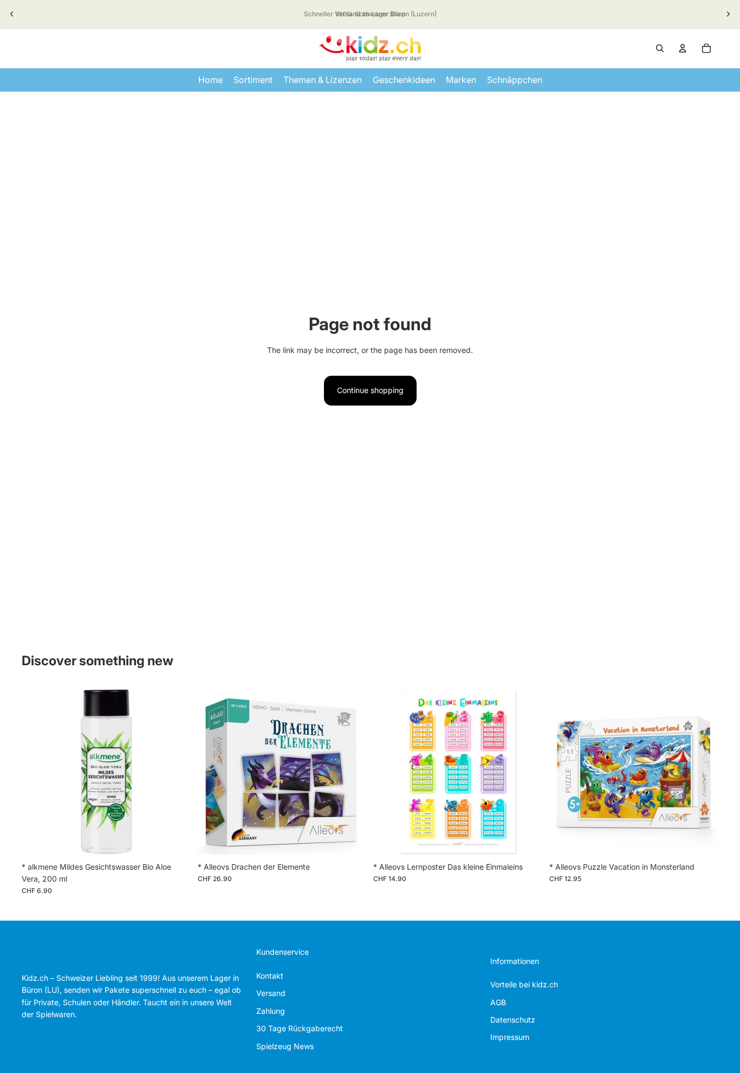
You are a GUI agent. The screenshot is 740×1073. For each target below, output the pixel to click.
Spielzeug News (285, 1046)
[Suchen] (660, 48)
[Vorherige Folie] (12, 14)
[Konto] (682, 48)
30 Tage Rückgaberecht (299, 1028)
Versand (270, 993)
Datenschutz (512, 1019)
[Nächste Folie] (728, 14)
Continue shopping (370, 390)
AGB (498, 1002)
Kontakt (269, 975)
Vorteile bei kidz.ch (524, 984)
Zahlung (270, 1011)
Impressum (509, 1037)
